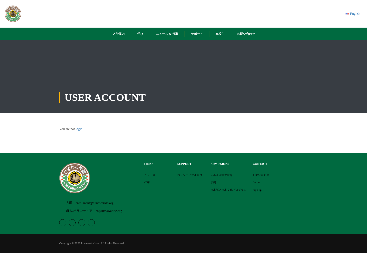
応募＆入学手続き (221, 175)
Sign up (257, 189)
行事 (147, 182)
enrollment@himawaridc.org (95, 203)
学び (140, 33)
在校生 (220, 33)
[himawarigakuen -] (13, 13)
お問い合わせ (246, 33)
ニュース (149, 175)
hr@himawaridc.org (109, 210)
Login (256, 182)
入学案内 (119, 33)
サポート (197, 33)
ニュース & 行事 (167, 33)
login (79, 129)
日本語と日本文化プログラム (228, 189)
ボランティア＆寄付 (189, 175)
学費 (213, 182)
